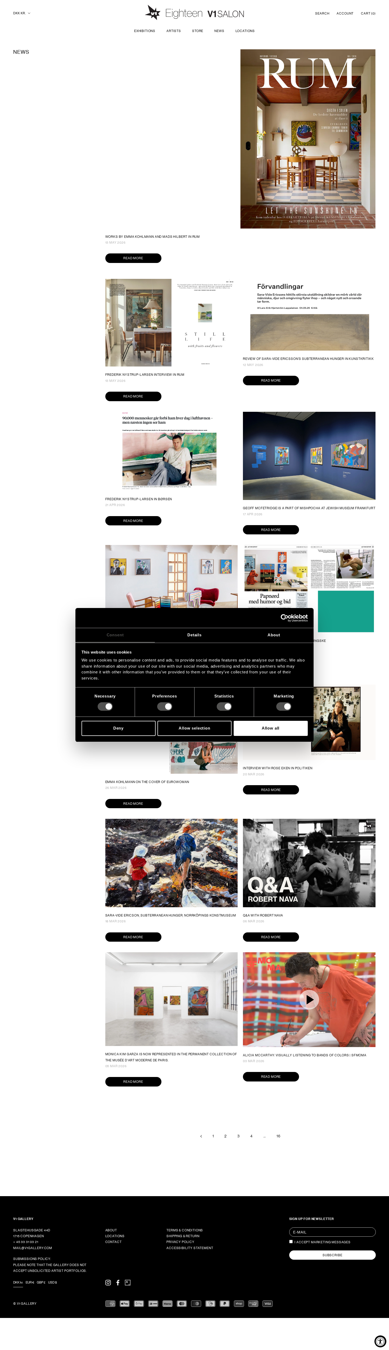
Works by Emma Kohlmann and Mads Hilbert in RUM (152, 237)
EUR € (30, 1282)
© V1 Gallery (25, 1304)
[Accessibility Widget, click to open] (380, 1341)
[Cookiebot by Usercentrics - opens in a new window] (284, 618)
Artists (173, 31)
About (111, 1230)
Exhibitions (144, 31)
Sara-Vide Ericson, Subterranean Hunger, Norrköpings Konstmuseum (170, 915)
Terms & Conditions (184, 1230)
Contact (113, 1242)
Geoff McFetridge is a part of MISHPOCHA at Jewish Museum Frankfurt (309, 508)
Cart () (368, 13)
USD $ (52, 1282)
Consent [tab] (115, 635)
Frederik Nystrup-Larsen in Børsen (138, 499)
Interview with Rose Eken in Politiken (278, 768)
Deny (118, 728)
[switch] (164, 706)
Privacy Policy (180, 1242)
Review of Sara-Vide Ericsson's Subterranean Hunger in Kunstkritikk (308, 359)
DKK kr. (19, 13)
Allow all (271, 728)
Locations (245, 31)
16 (279, 1136)
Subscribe (332, 1255)
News (219, 31)
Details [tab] (194, 635)
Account (345, 13)
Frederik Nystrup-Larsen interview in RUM (145, 375)
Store (197, 31)
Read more (133, 258)
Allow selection (194, 728)
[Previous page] (201, 1136)
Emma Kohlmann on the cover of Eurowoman (147, 782)
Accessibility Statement (189, 1248)
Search (322, 13)
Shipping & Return (182, 1236)
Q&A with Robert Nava (263, 915)
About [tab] (274, 635)
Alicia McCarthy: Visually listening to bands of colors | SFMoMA (305, 1055)
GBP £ (41, 1282)
